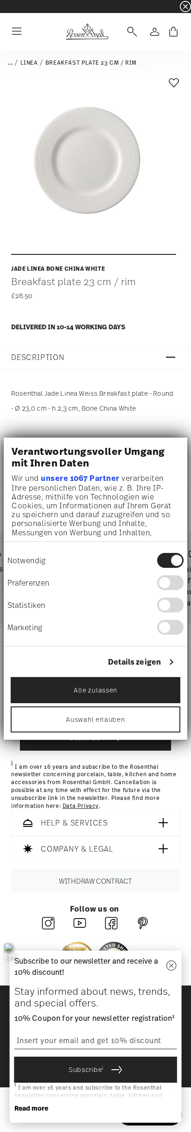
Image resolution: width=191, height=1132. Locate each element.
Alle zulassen (95, 690)
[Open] (130, 32)
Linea (29, 63)
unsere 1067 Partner (80, 478)
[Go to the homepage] (86, 31)
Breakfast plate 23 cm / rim (91, 63)
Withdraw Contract (95, 881)
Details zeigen (134, 662)
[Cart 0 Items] (173, 31)
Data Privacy (81, 806)
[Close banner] (185, 6)
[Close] (171, 966)
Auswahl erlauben (95, 719)
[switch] (170, 582)
